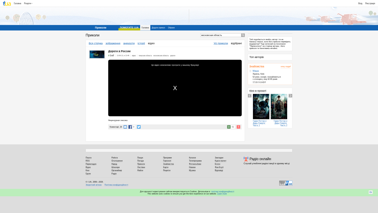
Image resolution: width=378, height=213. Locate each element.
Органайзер (116, 170)
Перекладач (91, 164)
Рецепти (166, 170)
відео (151, 43)
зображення (113, 43)
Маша (256, 71)
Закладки (219, 157)
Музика (192, 170)
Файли (140, 170)
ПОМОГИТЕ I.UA (129, 27)
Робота (114, 157)
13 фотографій (259, 82)
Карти (165, 167)
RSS (88, 161)
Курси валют (220, 161)
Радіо (114, 173)
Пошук (140, 157)
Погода (140, 161)
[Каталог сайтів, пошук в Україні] (285, 182)
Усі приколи (221, 43)
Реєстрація (370, 3)
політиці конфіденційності (222, 191)
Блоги (217, 164)
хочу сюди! (286, 66)
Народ (114, 164)
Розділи (27, 3)
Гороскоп (167, 161)
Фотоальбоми (195, 164)
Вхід (360, 3)
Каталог (192, 157)
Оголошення (117, 161)
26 (116, 127)
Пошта (88, 157)
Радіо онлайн (260, 159)
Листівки (141, 167)
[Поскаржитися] (238, 127)
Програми (167, 157)
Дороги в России (119, 51)
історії (141, 43)
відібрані (236, 43)
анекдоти (129, 43)
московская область (161, 55)
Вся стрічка (96, 43)
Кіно (87, 170)
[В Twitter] (139, 127)
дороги (172, 55)
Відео (88, 167)
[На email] (125, 127)
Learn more (222, 194)
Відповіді (219, 170)
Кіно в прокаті (257, 90)
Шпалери (115, 167)
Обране (171, 27)
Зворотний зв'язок (94, 185)
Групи (88, 173)
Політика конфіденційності (116, 185)
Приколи (141, 164)
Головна (17, 3)
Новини (192, 167)
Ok (370, 192)
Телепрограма (195, 161)
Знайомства (256, 66)
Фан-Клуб (219, 167)
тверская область (145, 55)
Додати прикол (158, 27)
